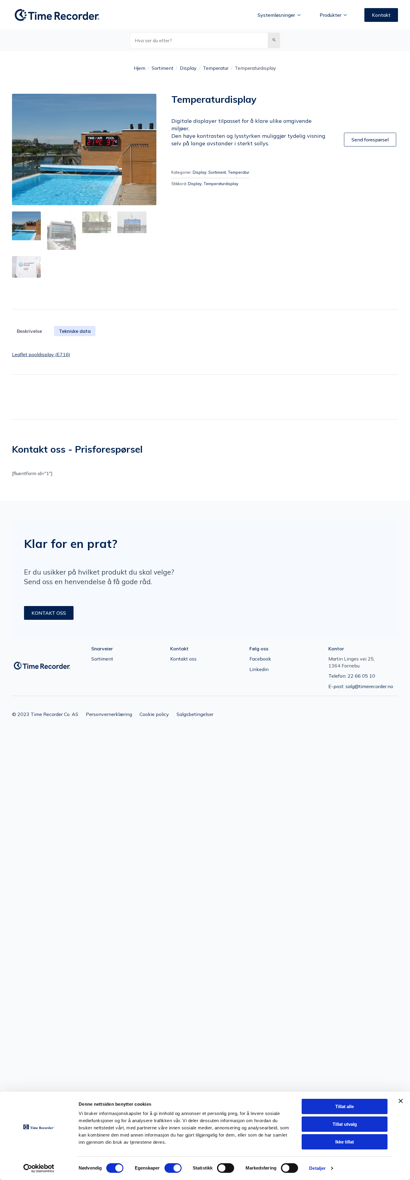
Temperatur (215, 68)
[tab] (74, 331)
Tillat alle (344, 1106)
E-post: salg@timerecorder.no (360, 686)
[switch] (173, 1168)
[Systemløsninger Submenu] (300, 15)
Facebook (260, 659)
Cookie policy (154, 714)
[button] (274, 40)
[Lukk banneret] (401, 1101)
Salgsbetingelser (194, 714)
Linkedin (259, 669)
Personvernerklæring (109, 714)
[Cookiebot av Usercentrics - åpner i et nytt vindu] (39, 1168)
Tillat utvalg (345, 1124)
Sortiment (162, 68)
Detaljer (317, 1168)
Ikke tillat (344, 1141)
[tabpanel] (205, 354)
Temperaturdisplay (220, 183)
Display (188, 68)
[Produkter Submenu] (347, 15)
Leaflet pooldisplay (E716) (41, 354)
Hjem (139, 68)
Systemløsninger (276, 15)
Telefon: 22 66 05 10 (351, 676)
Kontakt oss (183, 659)
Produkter (330, 15)
